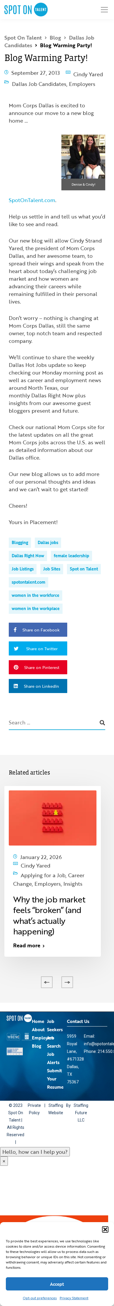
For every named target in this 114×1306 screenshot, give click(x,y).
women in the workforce (35, 590)
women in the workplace (36, 603)
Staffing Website (58, 1098)
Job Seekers (55, 1014)
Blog (36, 1034)
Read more (26, 935)
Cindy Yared (88, 73)
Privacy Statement (74, 1297)
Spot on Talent (84, 563)
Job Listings (23, 563)
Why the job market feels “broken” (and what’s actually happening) (49, 905)
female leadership (71, 550)
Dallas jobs (48, 537)
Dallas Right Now (28, 550)
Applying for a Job (43, 865)
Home (38, 1010)
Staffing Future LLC (84, 1101)
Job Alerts (53, 1046)
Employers (82, 80)
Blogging (20, 537)
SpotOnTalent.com (32, 194)
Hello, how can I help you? (35, 1140)
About (38, 1018)
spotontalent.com (28, 576)
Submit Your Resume (55, 1067)
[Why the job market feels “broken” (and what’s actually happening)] (52, 811)
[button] (105, 1229)
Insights (22, 876)
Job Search (54, 1030)
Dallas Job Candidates (39, 80)
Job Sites (51, 563)
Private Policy (35, 1098)
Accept (57, 1284)
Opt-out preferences (40, 1297)
